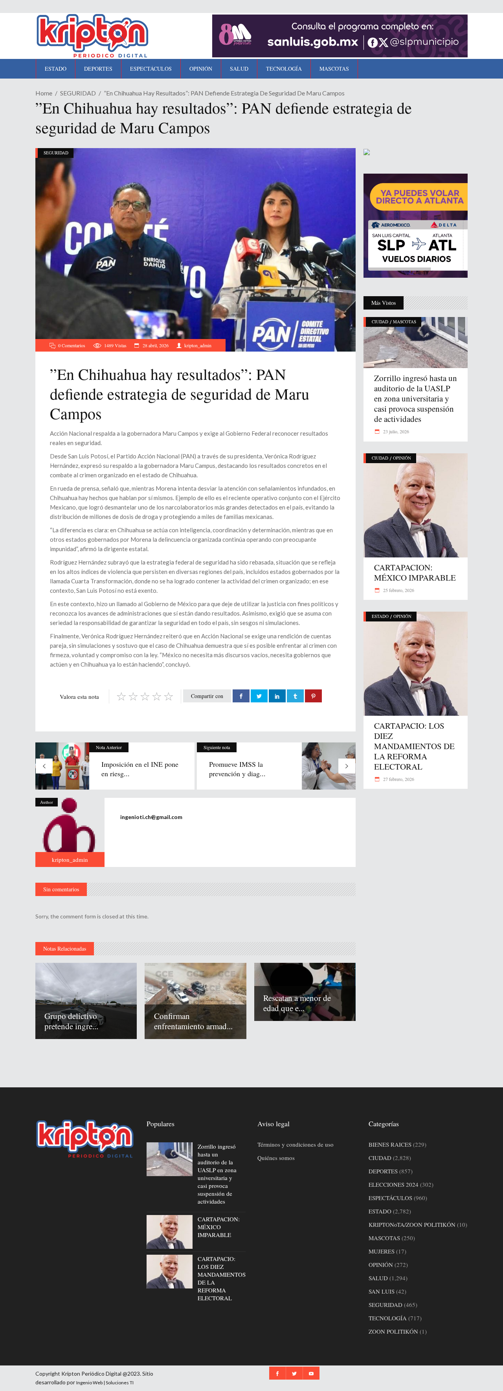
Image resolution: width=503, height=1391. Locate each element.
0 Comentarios (71, 345)
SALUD (378, 1278)
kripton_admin (197, 345)
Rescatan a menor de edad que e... (297, 1002)
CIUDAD (380, 321)
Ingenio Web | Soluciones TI (105, 1383)
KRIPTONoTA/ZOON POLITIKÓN (412, 1224)
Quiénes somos (276, 1158)
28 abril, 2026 (155, 345)
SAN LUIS (382, 1291)
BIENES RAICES (390, 1144)
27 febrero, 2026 (398, 779)
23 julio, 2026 (395, 431)
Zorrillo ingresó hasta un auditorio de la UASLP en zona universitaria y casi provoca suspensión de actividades (415, 398)
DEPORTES (383, 1171)
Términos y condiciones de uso (295, 1144)
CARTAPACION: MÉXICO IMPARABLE (415, 572)
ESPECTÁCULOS (390, 1198)
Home (43, 93)
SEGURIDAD (78, 93)
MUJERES (382, 1251)
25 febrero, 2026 (398, 590)
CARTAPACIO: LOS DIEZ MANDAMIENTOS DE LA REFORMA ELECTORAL (414, 746)
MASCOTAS (404, 321)
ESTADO (380, 616)
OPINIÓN (402, 458)
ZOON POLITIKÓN (393, 1331)
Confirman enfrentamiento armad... (193, 1021)
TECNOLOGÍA (388, 1318)
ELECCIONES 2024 (394, 1184)
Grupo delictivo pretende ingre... (71, 1021)
